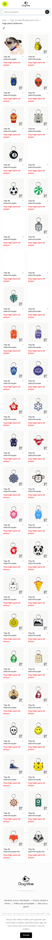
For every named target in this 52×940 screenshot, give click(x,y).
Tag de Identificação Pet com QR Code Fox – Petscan (11, 853)
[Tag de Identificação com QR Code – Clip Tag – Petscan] (13, 44)
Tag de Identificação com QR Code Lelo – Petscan (10, 456)
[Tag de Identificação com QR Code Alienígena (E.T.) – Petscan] (38, 80)
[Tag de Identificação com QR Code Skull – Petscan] (13, 729)
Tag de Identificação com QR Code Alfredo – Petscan (11, 96)
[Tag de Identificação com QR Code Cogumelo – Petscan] (38, 260)
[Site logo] (26, 3)
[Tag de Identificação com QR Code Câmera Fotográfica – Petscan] (13, 260)
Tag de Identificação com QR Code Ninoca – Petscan (11, 528)
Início (4, 20)
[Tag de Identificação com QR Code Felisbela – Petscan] (38, 332)
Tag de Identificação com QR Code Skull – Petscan (10, 745)
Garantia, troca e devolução (16, 900)
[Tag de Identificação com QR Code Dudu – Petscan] (13, 332)
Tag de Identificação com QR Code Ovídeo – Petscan (11, 565)
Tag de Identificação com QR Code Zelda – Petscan (35, 817)
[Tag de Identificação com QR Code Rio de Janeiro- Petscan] (38, 620)
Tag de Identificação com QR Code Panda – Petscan (36, 565)
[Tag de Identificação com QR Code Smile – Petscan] (38, 729)
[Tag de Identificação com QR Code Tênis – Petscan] (13, 765)
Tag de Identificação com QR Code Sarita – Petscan (35, 709)
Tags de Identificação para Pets (24, 20)
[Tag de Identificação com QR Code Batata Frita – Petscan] (13, 116)
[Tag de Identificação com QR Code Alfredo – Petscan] (13, 80)
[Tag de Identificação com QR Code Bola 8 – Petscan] (13, 152)
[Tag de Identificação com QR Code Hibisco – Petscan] (13, 404)
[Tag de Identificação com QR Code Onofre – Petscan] (38, 513)
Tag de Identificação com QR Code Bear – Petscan (35, 132)
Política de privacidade (24, 903)
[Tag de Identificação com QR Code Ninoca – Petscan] (13, 513)
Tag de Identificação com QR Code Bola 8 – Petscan (11, 168)
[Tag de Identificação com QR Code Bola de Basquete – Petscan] (38, 152)
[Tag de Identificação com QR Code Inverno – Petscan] (38, 404)
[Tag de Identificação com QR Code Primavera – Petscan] (13, 620)
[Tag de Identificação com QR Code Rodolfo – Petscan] (13, 657)
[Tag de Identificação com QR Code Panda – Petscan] (38, 548)
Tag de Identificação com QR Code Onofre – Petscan (36, 528)
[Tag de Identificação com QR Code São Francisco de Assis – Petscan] (13, 693)
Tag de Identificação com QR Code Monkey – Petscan (36, 492)
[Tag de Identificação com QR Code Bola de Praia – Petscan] (38, 188)
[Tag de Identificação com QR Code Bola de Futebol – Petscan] (13, 188)
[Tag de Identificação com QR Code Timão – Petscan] (13, 801)
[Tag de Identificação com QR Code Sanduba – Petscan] (38, 657)
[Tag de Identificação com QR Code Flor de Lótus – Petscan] (38, 368)
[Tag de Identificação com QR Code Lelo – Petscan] (13, 440)
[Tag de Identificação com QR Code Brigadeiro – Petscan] (13, 224)
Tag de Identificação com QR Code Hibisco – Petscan (11, 420)
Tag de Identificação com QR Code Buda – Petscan (35, 240)
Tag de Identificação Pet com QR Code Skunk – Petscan (36, 853)
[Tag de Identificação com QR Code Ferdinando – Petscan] (13, 368)
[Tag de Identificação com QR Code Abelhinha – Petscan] (38, 44)
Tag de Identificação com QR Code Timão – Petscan (11, 817)
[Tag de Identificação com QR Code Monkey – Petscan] (38, 476)
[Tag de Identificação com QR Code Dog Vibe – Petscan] (38, 296)
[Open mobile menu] (5, 4)
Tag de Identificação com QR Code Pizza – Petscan (35, 600)
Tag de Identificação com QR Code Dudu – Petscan (10, 348)
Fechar (26, 935)
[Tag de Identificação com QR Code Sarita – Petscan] (38, 693)
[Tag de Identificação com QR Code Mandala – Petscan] (13, 476)
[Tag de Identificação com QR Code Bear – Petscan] (38, 116)
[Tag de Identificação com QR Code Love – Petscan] (38, 440)
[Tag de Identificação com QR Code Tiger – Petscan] (38, 765)
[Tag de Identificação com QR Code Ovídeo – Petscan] (13, 548)
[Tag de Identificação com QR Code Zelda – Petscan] (38, 801)
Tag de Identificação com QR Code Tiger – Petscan (35, 781)
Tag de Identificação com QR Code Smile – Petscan (35, 745)
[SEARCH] (47, 12)
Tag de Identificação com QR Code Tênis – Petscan (10, 781)
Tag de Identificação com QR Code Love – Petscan (35, 456)
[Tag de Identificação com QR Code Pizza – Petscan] (38, 585)
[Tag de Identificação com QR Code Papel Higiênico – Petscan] (13, 585)
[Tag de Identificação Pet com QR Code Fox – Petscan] (13, 837)
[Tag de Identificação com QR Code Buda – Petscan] (38, 224)
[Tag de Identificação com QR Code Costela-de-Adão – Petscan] (13, 296)
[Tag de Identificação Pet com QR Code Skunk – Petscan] (38, 837)
